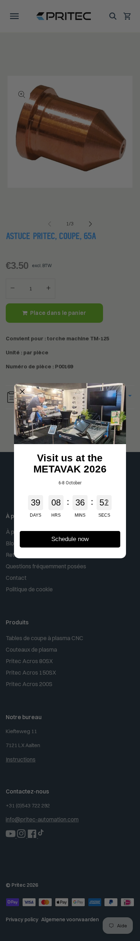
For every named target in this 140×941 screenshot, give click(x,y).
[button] (22, 391)
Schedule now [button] (70, 539)
